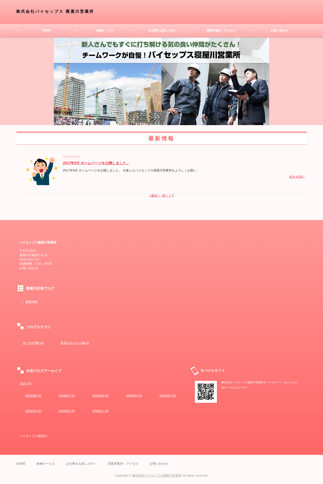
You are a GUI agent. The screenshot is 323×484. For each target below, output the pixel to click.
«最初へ (154, 195)
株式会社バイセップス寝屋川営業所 (156, 475)
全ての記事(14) (33, 343)
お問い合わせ (279, 30)
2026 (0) (25, 383)
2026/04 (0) (168, 395)
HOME (46, 30)
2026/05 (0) (134, 395)
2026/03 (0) (33, 411)
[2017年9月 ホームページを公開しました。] (41, 184)
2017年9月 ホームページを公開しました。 (96, 163)
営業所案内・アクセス (221, 30)
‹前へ (165, 195)
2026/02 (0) (67, 411)
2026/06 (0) (100, 395)
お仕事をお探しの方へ (163, 30)
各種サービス (104, 30)
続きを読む (297, 176)
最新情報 (31, 302)
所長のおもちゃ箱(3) (74, 343)
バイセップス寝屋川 (33, 436)
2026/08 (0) (33, 395)
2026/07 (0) (67, 395)
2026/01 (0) (100, 411)
